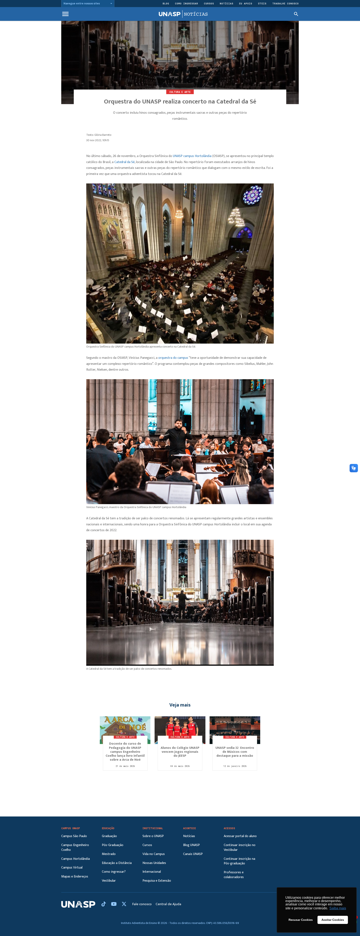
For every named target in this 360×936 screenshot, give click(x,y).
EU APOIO (245, 3)
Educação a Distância (117, 863)
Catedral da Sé (124, 162)
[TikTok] (104, 904)
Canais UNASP (193, 854)
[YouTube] (114, 904)
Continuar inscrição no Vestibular (239, 847)
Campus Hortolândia (75, 859)
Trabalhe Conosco (285, 3)
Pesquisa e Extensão (156, 881)
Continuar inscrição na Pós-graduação (239, 861)
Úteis (262, 3)
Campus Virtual (71, 867)
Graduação (109, 836)
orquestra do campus (173, 358)
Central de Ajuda (168, 904)
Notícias (226, 3)
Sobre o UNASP (153, 836)
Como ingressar (186, 3)
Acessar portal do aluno (240, 836)
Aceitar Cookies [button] (332, 919)
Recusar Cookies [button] (301, 919)
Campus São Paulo (74, 836)
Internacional (151, 872)
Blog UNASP (191, 845)
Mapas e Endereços (74, 876)
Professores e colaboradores (234, 875)
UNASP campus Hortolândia (192, 156)
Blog (166, 3)
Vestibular (109, 881)
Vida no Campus (153, 854)
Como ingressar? (114, 872)
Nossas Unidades (154, 863)
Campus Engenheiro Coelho (75, 847)
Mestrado (109, 854)
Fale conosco (142, 904)
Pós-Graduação (112, 845)
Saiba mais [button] (337, 908)
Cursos (209, 3)
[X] (124, 904)
